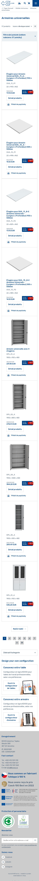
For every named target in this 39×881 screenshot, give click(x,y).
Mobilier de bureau (22, 8)
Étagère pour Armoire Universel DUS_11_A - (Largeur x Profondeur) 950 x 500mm (19, 77)
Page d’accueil (8, 8)
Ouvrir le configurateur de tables (11, 685)
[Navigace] (35, 3)
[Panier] (29, 3)
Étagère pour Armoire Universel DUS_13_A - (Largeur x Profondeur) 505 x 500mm (19, 146)
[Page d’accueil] (7, 3)
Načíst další (18, 629)
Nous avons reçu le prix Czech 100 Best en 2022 (21, 784)
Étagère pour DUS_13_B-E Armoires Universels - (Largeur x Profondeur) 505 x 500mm (19, 283)
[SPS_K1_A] (19, 578)
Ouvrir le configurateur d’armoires (11, 717)
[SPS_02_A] (19, 397)
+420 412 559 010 (11, 760)
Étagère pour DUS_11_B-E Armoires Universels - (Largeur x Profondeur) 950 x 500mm (19, 215)
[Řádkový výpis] (35, 26)
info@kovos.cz (12, 768)
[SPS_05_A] (19, 517)
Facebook (9, 857)
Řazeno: (21, 26)
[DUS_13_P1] (19, 126)
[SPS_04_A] (19, 457)
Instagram (9, 867)
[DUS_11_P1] (19, 57)
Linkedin (8, 862)
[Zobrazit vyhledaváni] (25, 3)
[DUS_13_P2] (19, 264)
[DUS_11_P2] (19, 195)
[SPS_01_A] (19, 332)
